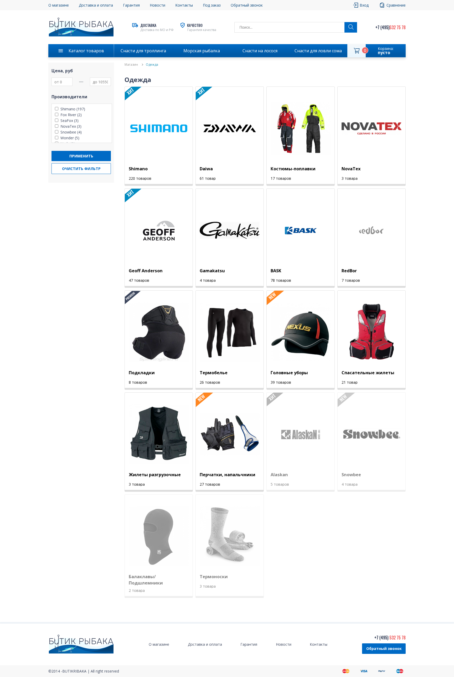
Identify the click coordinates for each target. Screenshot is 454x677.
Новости (157, 5)
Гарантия (131, 5)
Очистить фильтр (81, 168)
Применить (81, 155)
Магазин (131, 64)
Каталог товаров (86, 51)
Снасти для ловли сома (318, 51)
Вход (364, 5)
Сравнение (396, 5)
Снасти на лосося (260, 51)
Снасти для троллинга (143, 51)
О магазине (58, 5)
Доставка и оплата (96, 5)
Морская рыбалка (201, 51)
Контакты (184, 5)
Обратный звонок (384, 648)
